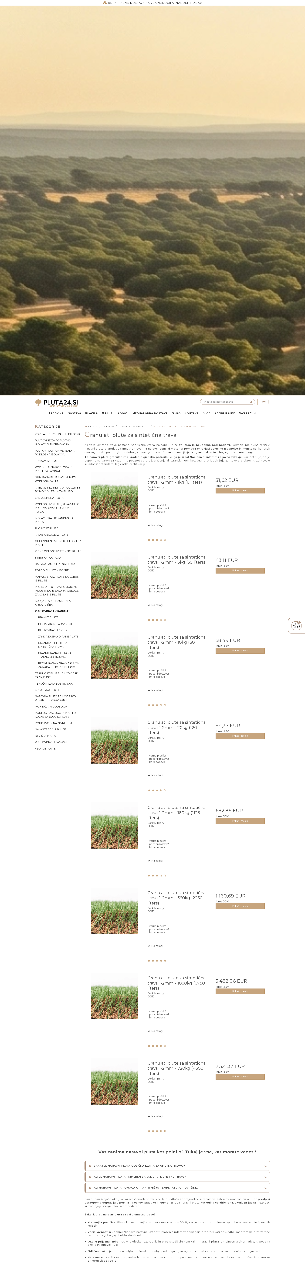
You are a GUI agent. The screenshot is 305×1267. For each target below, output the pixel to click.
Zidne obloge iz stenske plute (58, 551)
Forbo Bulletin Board (52, 570)
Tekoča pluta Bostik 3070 (54, 683)
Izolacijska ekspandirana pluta (54, 520)
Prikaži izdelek (240, 490)
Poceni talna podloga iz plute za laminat (53, 469)
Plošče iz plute (46, 528)
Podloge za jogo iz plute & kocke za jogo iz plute (55, 714)
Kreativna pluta (47, 690)
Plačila (91, 413)
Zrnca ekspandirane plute (58, 636)
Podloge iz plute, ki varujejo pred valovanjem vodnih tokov (57, 508)
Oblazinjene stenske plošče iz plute (58, 543)
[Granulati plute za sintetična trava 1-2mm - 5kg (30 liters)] (114, 582)
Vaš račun (247, 413)
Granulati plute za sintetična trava (52, 644)
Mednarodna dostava (150, 413)
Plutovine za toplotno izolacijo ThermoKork (53, 442)
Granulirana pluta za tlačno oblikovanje (54, 655)
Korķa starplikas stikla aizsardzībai (53, 602)
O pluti (108, 413)
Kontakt (192, 413)
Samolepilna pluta (49, 497)
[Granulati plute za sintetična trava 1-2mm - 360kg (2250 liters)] (114, 917)
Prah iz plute (48, 617)
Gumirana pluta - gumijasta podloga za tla (56, 479)
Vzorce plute (45, 748)
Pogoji (123, 413)
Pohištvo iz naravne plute (55, 723)
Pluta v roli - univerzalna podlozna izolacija (54, 452)
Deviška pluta (45, 735)
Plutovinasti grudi (53, 630)
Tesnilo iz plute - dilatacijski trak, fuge (57, 675)
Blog (207, 413)
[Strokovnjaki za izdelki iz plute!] (93, 403)
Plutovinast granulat (52, 611)
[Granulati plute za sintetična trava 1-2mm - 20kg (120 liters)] (114, 747)
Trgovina (56, 413)
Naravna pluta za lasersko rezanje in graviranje (55, 698)
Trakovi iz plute (47, 460)
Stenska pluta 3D (48, 557)
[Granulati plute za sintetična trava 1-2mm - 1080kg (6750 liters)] (114, 1002)
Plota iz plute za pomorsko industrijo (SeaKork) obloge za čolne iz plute (57, 590)
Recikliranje (225, 413)
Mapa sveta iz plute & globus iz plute (57, 578)
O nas (176, 413)
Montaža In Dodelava (51, 706)
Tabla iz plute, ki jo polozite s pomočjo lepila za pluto (58, 489)
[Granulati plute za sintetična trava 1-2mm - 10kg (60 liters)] (114, 662)
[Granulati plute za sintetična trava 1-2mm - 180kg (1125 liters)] (114, 832)
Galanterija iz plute (50, 729)
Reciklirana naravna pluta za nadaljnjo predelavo (58, 665)
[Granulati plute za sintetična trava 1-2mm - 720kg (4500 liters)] (114, 1088)
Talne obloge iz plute (51, 534)
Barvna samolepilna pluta (55, 564)
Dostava (74, 413)
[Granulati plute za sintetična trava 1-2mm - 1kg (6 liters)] (114, 502)
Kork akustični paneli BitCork (57, 434)
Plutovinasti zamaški (51, 742)
